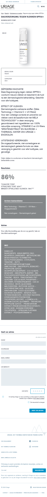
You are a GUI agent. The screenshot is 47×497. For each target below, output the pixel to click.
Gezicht (7, 13)
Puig (43, 492)
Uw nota (25, 391)
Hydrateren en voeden (16, 13)
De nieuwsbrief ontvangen (37, 402)
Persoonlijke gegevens (31, 492)
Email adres (5, 358)
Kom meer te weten (38, 398)
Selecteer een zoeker (39, 487)
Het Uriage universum (12, 1)
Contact (5, 492)
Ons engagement (6, 441)
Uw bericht (5, 367)
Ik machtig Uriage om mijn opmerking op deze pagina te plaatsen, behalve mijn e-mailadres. (27, 397)
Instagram (35, 446)
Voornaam (5, 349)
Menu (43, 6)
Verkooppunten (36, 1)
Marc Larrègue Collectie (8, 457)
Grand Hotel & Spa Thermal (9, 452)
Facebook (35, 441)
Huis (2, 13)
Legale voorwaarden (16, 492)
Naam (3, 340)
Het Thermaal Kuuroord (8, 446)
